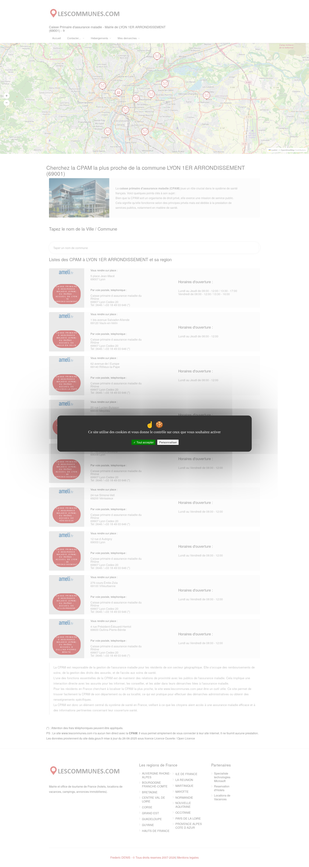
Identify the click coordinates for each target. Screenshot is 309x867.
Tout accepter (145, 442)
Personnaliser (168, 442)
